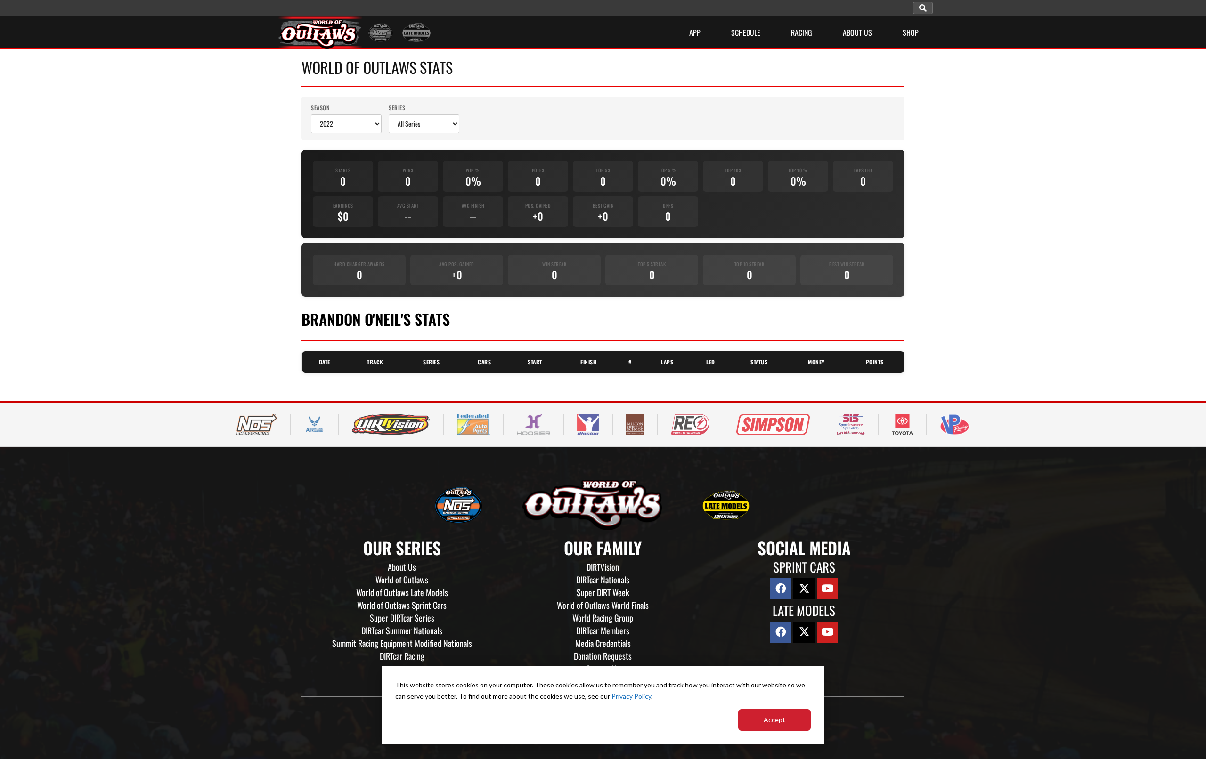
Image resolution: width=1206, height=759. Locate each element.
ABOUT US (857, 32)
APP (695, 32)
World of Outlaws (401, 579)
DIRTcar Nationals (602, 579)
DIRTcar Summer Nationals (401, 630)
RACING (801, 32)
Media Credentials (603, 643)
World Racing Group (602, 618)
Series (397, 108)
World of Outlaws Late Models (402, 592)
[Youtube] (827, 588)
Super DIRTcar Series (402, 618)
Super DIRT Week (603, 592)
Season (320, 108)
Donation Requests (603, 656)
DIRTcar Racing (402, 656)
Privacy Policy (631, 696)
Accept (774, 720)
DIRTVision (603, 567)
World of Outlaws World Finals (603, 605)
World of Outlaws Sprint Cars (402, 605)
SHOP (911, 32)
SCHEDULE (745, 32)
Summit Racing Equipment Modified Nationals (402, 643)
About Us (402, 567)
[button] (923, 8)
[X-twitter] (804, 588)
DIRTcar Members (602, 630)
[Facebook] (780, 588)
